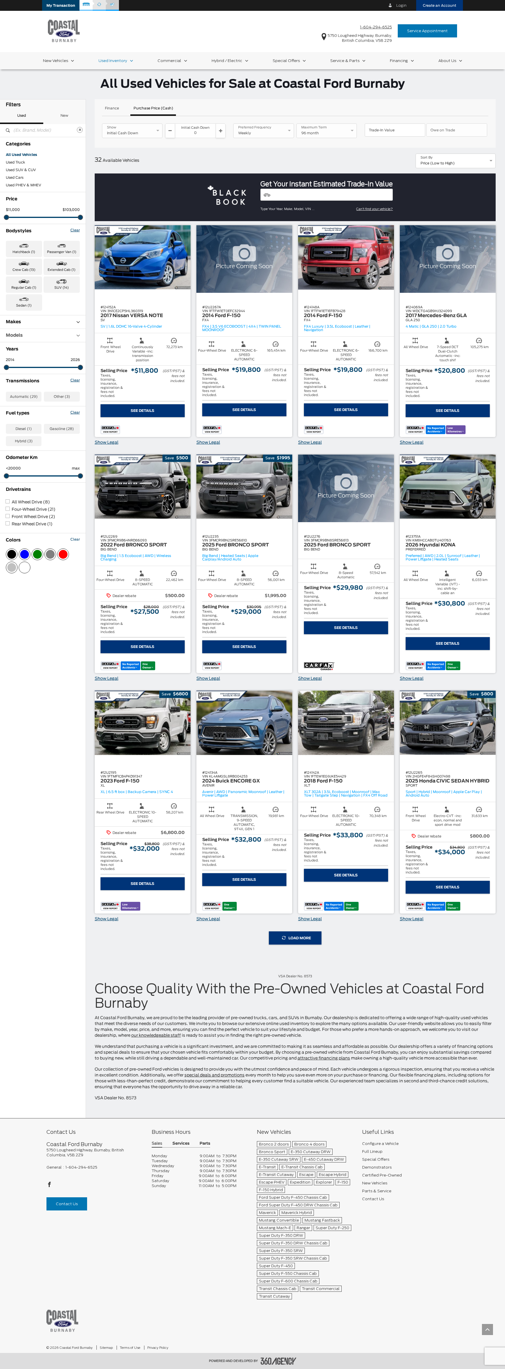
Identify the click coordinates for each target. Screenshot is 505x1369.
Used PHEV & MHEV (23, 185)
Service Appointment (427, 31)
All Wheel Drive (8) (31, 502)
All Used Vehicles (21, 154)
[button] (60, 5)
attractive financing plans (324, 1058)
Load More (299, 938)
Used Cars (14, 177)
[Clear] (80, 130)
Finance (112, 108)
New (64, 115)
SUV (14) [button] (61, 287)
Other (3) (62, 396)
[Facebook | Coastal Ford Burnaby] (49, 1186)
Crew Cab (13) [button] (24, 269)
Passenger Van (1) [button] (61, 252)
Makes (13, 322)
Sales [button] (157, 1144)
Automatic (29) (24, 396)
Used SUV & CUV (21, 170)
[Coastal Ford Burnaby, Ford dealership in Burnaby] (64, 30)
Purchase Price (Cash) (153, 108)
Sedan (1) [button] (24, 305)
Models (14, 335)
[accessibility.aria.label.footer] (278, 1361)
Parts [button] (205, 1144)
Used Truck (15, 162)
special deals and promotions (214, 1075)
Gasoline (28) (62, 429)
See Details (142, 410)
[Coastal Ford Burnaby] (62, 1320)
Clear (75, 230)
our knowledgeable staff (156, 1035)
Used (21, 115)
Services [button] (180, 1144)
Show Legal (106, 443)
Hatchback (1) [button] (24, 252)
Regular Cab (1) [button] (23, 287)
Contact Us (67, 1204)
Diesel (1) (23, 429)
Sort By (427, 157)
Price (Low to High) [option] (438, 163)
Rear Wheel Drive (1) (32, 524)
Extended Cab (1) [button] (61, 269)
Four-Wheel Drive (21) (34, 510)
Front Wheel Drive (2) (33, 517)
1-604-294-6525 (376, 27)
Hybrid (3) (24, 441)
